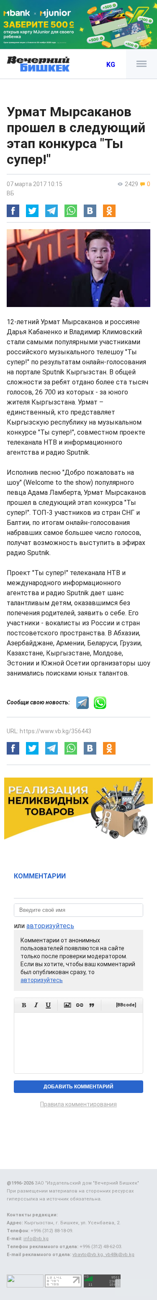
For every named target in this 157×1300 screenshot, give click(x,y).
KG (110, 65)
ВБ (10, 193)
